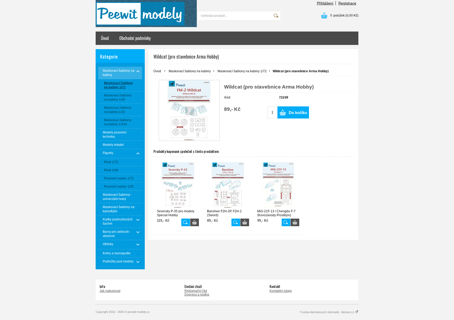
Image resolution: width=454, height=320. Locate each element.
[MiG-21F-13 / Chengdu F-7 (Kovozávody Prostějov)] (278, 185)
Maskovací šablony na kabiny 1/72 (242, 71)
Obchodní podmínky (135, 38)
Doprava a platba (196, 294)
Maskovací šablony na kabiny (190, 71)
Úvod (105, 38)
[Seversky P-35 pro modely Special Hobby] (178, 185)
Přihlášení (325, 3)
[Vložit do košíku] (194, 222)
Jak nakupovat (110, 291)
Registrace (347, 3)
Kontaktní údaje (281, 291)
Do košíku (298, 112)
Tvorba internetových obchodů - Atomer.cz (327, 312)
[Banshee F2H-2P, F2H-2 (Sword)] (228, 185)
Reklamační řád (195, 291)
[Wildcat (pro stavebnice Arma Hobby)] (189, 110)
